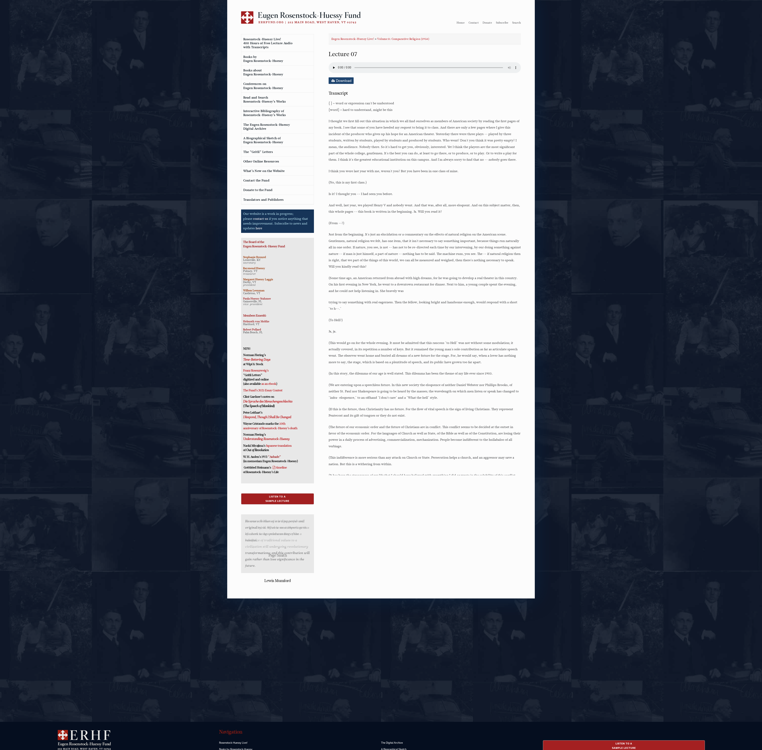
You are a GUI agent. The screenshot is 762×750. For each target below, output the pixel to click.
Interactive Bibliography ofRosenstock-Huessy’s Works (264, 113)
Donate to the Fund (258, 190)
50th (282, 424)
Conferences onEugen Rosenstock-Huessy (263, 86)
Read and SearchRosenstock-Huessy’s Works (264, 99)
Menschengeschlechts (278, 401)
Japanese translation (279, 446)
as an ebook (268, 384)
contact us (260, 218)
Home (461, 23)
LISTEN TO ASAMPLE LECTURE (277, 498)
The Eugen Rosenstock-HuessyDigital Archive (266, 127)
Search (516, 23)
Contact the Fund (256, 180)
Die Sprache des (253, 401)
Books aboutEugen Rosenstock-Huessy (263, 72)
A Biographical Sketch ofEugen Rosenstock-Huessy (263, 140)
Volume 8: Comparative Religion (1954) (403, 39)
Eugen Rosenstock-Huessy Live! (352, 39)
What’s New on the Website (264, 171)
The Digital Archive (392, 742)
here (259, 228)
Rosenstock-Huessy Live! (233, 742)
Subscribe (502, 23)
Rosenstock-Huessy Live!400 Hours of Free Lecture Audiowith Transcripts (267, 43)
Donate (487, 23)
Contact (474, 23)
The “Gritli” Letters (258, 152)
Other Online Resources (261, 161)
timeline (281, 467)
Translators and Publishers (263, 200)
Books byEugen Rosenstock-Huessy (263, 59)
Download (343, 81)
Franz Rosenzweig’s (255, 370)
